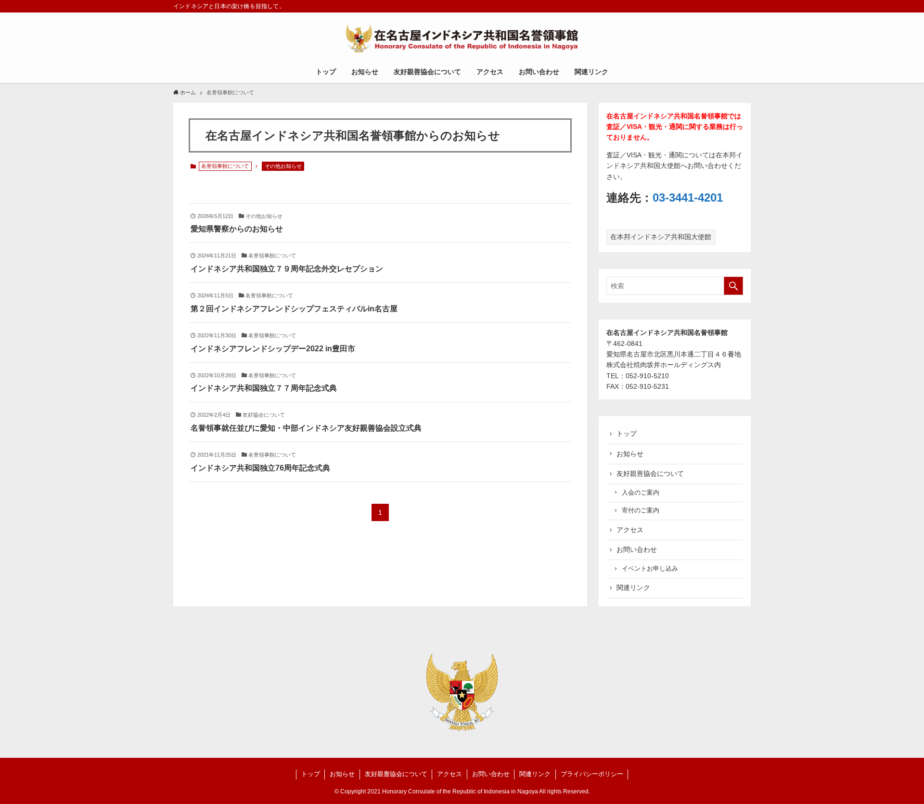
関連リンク (633, 587)
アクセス (629, 530)
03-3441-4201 (688, 197)
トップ (626, 433)
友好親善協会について (650, 473)
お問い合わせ (636, 549)
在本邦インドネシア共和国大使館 (660, 237)
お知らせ (629, 454)
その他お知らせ (283, 166)
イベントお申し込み (650, 568)
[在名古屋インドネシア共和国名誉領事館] (462, 38)
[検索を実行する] (733, 286)
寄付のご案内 (640, 510)
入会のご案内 (640, 492)
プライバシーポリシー (592, 774)
